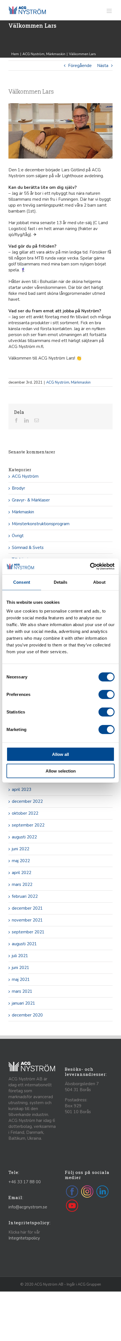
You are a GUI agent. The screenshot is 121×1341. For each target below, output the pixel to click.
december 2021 (27, 908)
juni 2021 (20, 967)
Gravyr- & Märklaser (31, 500)
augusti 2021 (24, 944)
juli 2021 (20, 956)
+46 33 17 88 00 (24, 1182)
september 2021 (28, 932)
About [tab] (99, 581)
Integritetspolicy (24, 1238)
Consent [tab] (21, 581)
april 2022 (21, 872)
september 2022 (28, 825)
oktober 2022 (25, 813)
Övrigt (18, 535)
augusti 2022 (24, 837)
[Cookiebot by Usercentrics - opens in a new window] (90, 566)
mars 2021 (22, 991)
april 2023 (21, 789)
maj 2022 (21, 861)
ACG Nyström (57, 382)
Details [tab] (61, 581)
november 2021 (27, 920)
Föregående (80, 65)
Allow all (60, 754)
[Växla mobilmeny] (110, 11)
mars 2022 (22, 884)
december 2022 (27, 801)
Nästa (102, 65)
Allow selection (61, 770)
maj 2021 (21, 979)
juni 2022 (20, 849)
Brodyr (18, 488)
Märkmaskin (81, 382)
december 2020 (27, 1015)
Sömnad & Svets (28, 547)
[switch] (106, 694)
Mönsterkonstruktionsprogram (41, 524)
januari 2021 (23, 1003)
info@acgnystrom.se (27, 1207)
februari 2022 (25, 896)
